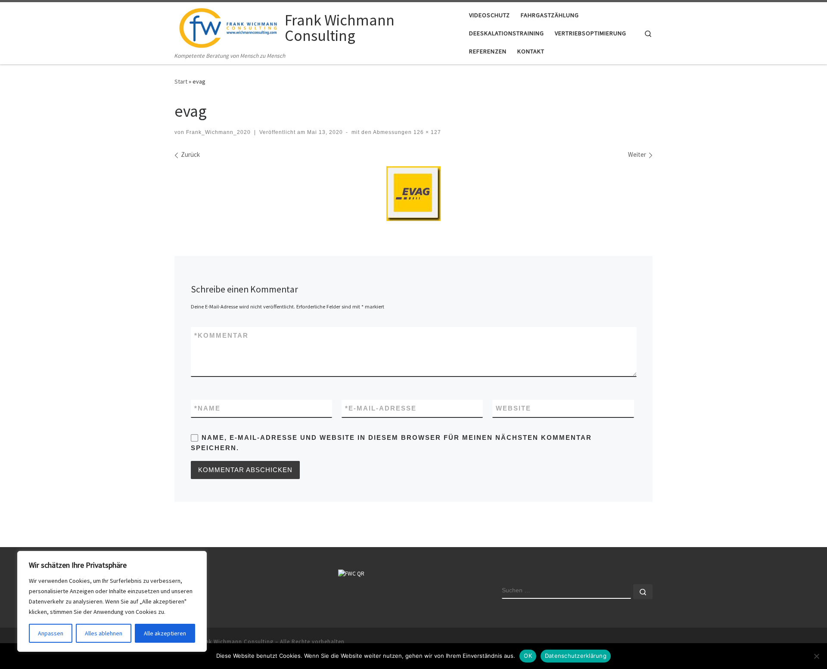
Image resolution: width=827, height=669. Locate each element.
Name (207, 408)
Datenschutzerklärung (575, 655)
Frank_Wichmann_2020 (218, 132)
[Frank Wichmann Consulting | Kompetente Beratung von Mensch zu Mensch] (228, 26)
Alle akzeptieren (165, 633)
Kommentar (221, 335)
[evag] (413, 193)
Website (513, 408)
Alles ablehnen (103, 633)
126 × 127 (426, 132)
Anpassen (50, 633)
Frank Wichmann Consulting (235, 641)
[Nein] (816, 656)
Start (180, 81)
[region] (112, 601)
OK (528, 655)
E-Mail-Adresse (381, 408)
